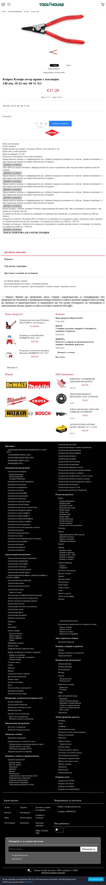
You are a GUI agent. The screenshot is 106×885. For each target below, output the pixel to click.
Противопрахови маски (66, 729)
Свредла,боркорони (65, 563)
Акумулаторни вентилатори (68, 484)
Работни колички (15, 659)
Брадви (11, 640)
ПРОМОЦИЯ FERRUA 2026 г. (19, 461)
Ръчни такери (63, 585)
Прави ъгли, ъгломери (66, 684)
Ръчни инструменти (15, 11)
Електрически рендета (16, 530)
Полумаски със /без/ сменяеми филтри (72, 732)
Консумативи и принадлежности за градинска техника (77, 624)
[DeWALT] (16, 385)
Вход (7, 818)
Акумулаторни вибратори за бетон (70, 467)
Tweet (68, 65)
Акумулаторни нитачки (16, 604)
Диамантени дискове (67, 537)
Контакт (8, 813)
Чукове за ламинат (15, 633)
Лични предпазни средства (67, 717)
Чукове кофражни (15, 638)
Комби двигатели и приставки (19, 778)
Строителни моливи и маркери (19, 674)
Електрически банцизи (16, 544)
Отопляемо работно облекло (68, 750)
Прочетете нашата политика (53, 873)
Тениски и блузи (65, 744)
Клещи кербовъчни (66, 519)
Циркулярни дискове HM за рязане (72, 535)
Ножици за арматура (67, 552)
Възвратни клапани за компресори (21, 719)
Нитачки (61, 599)
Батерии (61, 650)
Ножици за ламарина (67, 557)
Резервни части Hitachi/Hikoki (69, 789)
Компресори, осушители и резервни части (24, 698)
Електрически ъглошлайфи (17, 493)
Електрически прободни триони (19, 501)
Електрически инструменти (17, 468)
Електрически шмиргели (16, 547)
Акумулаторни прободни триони (19, 569)
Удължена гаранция (15, 266)
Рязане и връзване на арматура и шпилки (22, 601)
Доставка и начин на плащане (21, 273)
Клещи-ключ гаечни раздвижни (71, 525)
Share (55, 65)
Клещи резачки (65, 503)
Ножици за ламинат (66, 559)
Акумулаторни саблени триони (19, 572)
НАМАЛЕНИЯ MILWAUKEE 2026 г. (21, 458)
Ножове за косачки (66, 632)
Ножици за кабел (66, 550)
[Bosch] (39, 414)
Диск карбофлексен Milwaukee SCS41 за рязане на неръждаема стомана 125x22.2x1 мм (84, 395)
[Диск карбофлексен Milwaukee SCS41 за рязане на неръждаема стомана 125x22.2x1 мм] (61, 399)
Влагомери (63, 699)
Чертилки (11, 668)
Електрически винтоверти (17, 484)
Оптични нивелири (65, 667)
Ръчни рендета (63, 582)
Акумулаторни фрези (15, 612)
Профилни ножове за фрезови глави (20, 649)
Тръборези (11, 621)
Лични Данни (26, 818)
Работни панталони (65, 773)
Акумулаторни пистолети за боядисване (72, 490)
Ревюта (8, 259)
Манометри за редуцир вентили (20, 749)
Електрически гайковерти (17, 499)
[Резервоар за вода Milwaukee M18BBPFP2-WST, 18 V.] (11, 340)
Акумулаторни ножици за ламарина (71, 473)
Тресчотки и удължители (67, 570)
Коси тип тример (15, 765)
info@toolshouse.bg (72, 807)
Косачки (12, 771)
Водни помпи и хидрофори (18, 782)
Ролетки (61, 676)
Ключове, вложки (64, 573)
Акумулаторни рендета (16, 583)
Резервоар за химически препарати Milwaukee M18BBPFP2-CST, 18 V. (34, 352)
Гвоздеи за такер (14, 662)
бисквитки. (29, 882)
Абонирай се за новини (66, 352)
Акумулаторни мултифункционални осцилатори (25, 595)
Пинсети (61, 576)
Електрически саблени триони (18, 504)
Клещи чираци (65, 510)
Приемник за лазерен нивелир (70, 703)
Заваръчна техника (13, 734)
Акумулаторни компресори (17, 705)
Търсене (23, 807)
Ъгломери (63, 689)
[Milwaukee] (16, 401)
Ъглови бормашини (16, 476)
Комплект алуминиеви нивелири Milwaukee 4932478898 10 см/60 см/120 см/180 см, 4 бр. (82, 380)
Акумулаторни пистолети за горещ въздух (23, 598)
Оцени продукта (54, 69)
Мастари (61, 672)
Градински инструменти (16, 760)
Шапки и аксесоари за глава (68, 761)
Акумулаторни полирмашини (68, 464)
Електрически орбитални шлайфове (20, 519)
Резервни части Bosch (66, 784)
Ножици (61, 547)
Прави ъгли (64, 687)
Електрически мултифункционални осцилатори (24, 539)
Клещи (27, 11)
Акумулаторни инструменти (17, 554)
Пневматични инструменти (17, 723)
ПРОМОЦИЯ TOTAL (15, 463)
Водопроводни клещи (67, 508)
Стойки (10, 665)
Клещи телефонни (66, 523)
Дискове (61, 532)
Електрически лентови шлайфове (19, 521)
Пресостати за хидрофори (69, 634)
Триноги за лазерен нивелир (70, 707)
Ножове (61, 544)
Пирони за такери (15, 592)
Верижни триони (15, 762)
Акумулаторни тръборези (67, 456)
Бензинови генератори (66, 642)
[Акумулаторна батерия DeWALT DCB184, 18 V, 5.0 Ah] (61, 429)
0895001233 (71, 812)
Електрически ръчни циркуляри (19, 524)
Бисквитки (24, 823)
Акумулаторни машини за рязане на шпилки (74, 479)
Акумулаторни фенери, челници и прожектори (74, 447)
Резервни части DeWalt (66, 781)
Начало (4, 11)
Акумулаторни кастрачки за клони (21, 784)
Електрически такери (15, 536)
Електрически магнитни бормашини (20, 482)
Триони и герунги (64, 593)
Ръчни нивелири (64, 670)
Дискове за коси (65, 629)
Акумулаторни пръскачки (69, 621)
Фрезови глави (13, 646)
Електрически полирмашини (18, 496)
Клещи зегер (35, 11)
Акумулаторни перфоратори (18, 561)
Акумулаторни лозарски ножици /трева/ (23, 776)
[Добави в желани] (99, 115)
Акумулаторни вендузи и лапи (69, 487)
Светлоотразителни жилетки (68, 755)
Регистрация (10, 823)
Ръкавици (61, 721)
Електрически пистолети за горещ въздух (22, 507)
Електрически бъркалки (16, 550)
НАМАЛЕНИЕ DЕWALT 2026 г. (20, 455)
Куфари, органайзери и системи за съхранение (24, 652)
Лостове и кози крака (15, 682)
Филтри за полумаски (66, 735)
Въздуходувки (14, 773)
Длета (10, 685)
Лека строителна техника (67, 638)
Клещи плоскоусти (66, 521)
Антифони (62, 726)
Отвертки (61, 528)
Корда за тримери (66, 627)
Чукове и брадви (14, 631)
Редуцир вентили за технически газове (21, 741)
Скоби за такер (63, 588)
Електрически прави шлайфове (19, 513)
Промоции (9, 446)
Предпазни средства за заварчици (20, 751)
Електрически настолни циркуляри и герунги (24, 527)
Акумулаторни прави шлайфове (69, 453)
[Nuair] (16, 414)
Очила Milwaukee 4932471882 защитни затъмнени (84, 410)
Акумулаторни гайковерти (17, 567)
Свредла (62, 565)
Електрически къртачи (16, 490)
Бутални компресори (15, 702)
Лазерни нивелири (64, 664)
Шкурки (11, 671)
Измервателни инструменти (68, 660)
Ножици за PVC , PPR (67, 555)
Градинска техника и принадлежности (22, 756)
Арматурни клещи (66, 505)
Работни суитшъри (64, 764)
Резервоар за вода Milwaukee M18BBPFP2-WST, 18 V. (32, 336)
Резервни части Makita (66, 786)
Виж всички (60, 357)
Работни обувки (64, 747)
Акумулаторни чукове (16, 609)
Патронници (12, 627)
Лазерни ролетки (65, 679)
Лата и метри (64, 710)
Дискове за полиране (67, 539)
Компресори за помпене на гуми (19, 707)
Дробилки (12, 769)
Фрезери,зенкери (64, 579)
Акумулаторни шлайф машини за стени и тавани (75, 476)
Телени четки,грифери (66, 596)
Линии (60, 692)
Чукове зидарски (15, 636)
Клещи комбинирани (67, 501)
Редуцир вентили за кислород (19, 746)
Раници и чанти (13, 679)
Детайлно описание (15, 252)
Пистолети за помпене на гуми (19, 730)
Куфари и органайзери (17, 655)
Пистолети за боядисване (17, 727)
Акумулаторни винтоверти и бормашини (22, 558)
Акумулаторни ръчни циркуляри (19, 580)
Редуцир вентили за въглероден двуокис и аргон (26, 744)
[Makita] (39, 385)
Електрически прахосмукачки (18, 533)
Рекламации (25, 813)
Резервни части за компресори (18, 714)
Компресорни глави (15, 710)
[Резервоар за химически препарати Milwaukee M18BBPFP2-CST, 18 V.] (11, 355)
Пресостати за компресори (18, 717)
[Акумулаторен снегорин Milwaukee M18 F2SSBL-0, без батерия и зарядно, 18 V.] (11, 325)
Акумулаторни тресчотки (67, 444)
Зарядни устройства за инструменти (71, 653)
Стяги (60, 590)
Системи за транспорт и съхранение (21, 657)
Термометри (62, 712)
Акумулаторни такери (15, 589)
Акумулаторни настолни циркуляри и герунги (74, 482)
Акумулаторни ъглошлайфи (17, 564)
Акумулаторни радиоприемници (69, 450)
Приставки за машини (15, 691)
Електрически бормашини (17, 471)
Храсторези (13, 767)
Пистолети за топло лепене (17, 694)
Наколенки (62, 738)
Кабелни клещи (65, 514)
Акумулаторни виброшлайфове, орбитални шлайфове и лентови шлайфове (26, 576)
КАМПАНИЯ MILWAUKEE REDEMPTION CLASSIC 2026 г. (26, 451)
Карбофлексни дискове (68, 541)
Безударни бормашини (17, 479)
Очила (60, 723)
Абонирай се (12, 368)
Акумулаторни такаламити (17, 615)
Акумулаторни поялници (67, 459)
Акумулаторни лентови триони (69, 462)
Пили (10, 624)
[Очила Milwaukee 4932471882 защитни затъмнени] (61, 414)
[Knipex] (39, 401)
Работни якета (63, 770)
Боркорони (63, 568)
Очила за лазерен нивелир (69, 701)
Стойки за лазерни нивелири (70, 705)
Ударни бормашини (16, 474)
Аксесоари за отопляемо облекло (70, 753)
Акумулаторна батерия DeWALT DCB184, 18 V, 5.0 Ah (83, 426)
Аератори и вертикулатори (18, 780)
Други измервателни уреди (67, 696)
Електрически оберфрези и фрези (20, 510)
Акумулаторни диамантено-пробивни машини (74, 470)
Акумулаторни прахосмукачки (19, 586)
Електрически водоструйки (17, 541)
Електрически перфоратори (17, 487)
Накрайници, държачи (15, 643)
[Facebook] (58, 817)
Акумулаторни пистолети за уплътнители (22, 606)
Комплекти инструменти (16, 618)
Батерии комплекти (65, 656)
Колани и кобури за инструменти (19, 688)
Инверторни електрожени (17, 738)
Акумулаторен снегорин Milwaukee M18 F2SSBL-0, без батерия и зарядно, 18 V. (34, 321)
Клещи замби (64, 517)
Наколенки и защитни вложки (68, 758)
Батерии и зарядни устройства (69, 646)
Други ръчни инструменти (17, 676)
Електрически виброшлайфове (18, 516)
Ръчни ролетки (65, 681)
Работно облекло (64, 741)
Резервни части (62, 777)
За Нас (7, 807)
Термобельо (62, 767)
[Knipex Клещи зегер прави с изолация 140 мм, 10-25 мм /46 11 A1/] (53, 46)
